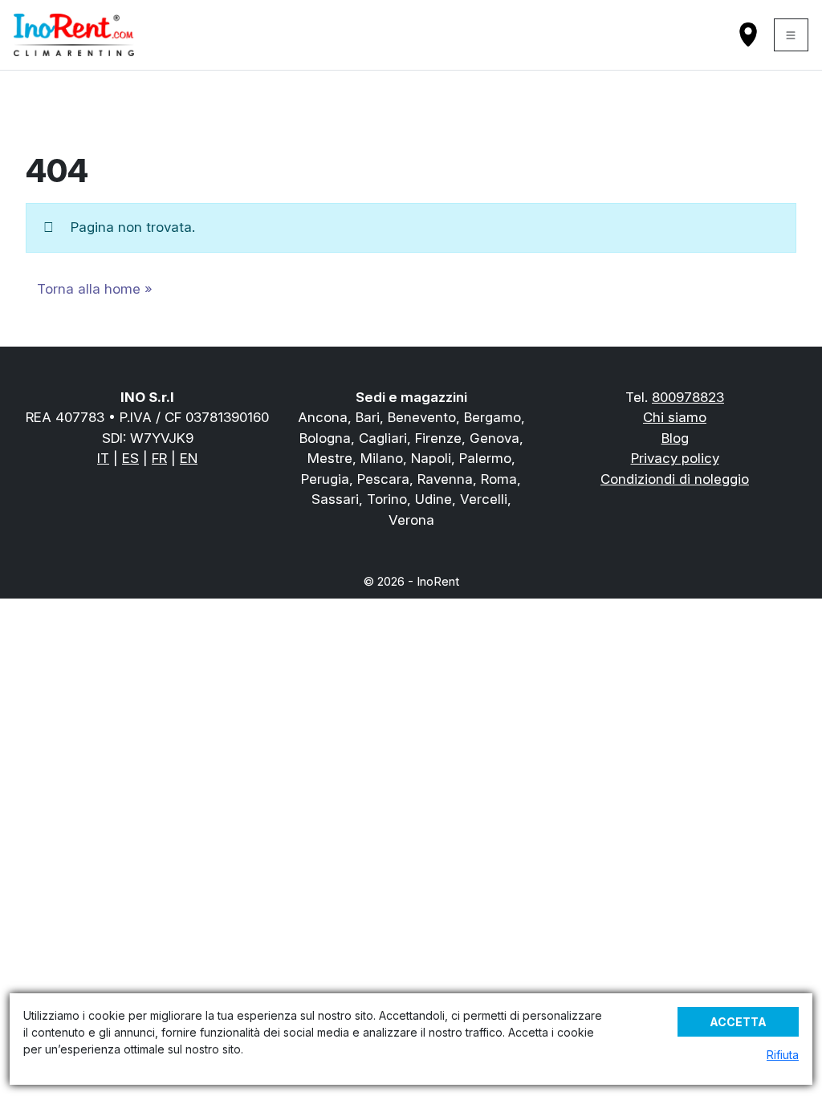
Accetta (738, 1022)
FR (159, 458)
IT (103, 458)
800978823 (688, 397)
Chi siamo (674, 417)
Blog (675, 438)
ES (130, 458)
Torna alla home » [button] (95, 289)
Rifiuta (783, 1054)
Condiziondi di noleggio (674, 479)
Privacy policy (675, 458)
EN (188, 458)
